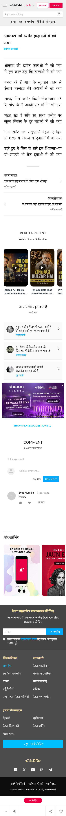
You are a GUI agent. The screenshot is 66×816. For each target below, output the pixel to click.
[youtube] (33, 770)
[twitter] (24, 770)
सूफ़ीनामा (38, 718)
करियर (36, 688)
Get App (56, 5)
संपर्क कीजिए (40, 681)
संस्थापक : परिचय (42, 673)
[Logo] (16, 5)
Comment (51, 479)
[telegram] (51, 770)
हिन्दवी (6, 718)
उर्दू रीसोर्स (8, 688)
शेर (20, 21)
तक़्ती (6, 681)
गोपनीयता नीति (29, 639)
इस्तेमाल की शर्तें (35, 783)
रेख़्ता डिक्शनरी (11, 725)
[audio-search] (59, 14)
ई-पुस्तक (51, 21)
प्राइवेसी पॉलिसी (17, 783)
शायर (13, 21)
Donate (42, 5)
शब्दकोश (29, 21)
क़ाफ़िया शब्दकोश (12, 673)
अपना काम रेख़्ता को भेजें (16, 696)
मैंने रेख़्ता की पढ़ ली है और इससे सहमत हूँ (32, 640)
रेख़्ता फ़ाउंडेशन (41, 665)
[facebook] (15, 770)
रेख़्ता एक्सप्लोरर (41, 696)
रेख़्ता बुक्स (8, 733)
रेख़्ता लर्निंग (39, 725)
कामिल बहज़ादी (11, 49)
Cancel (37, 479)
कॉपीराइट (51, 783)
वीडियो (40, 21)
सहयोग (7, 665)
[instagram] (42, 770)
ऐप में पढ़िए (33, 800)
